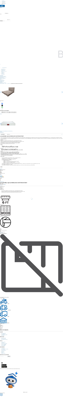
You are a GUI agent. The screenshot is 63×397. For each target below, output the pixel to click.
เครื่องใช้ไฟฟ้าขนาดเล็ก (2, 76)
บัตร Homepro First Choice (4, 339)
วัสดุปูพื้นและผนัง (2, 81)
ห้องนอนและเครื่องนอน (2, 83)
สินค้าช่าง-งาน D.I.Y (3, 71)
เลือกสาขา (1, 328)
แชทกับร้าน (1, 175)
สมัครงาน (2, 351)
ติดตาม (9, 356)
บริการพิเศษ (2, 74)
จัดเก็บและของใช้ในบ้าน (3, 78)
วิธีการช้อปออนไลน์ (3, 333)
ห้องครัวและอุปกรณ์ (2, 80)
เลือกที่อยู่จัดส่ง (6, 13)
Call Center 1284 (3, 353)
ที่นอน (5, 83)
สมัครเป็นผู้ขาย (4, 1)
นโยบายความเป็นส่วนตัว (4, 343)
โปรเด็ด (2, 73)
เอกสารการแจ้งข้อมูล (3, 344)
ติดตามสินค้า (2, 335)
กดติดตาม (4, 169)
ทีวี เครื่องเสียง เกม (2, 77)
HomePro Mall (3, 70)
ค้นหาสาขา (3, 2)
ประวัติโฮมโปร (3, 348)
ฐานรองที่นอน (8, 83)
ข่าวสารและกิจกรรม (3, 350)
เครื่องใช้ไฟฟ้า (1, 75)
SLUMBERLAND (2, 181)
